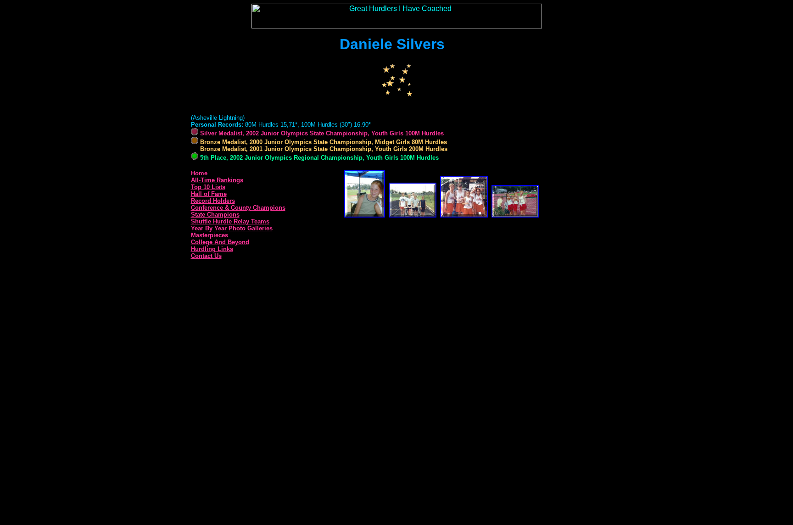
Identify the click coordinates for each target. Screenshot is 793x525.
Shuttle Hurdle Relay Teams (230, 221)
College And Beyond (220, 242)
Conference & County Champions (238, 207)
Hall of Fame (209, 193)
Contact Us (206, 255)
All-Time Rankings (217, 180)
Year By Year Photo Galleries (232, 228)
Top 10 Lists (208, 187)
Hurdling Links (212, 249)
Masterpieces (209, 235)
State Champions (215, 214)
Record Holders (213, 200)
